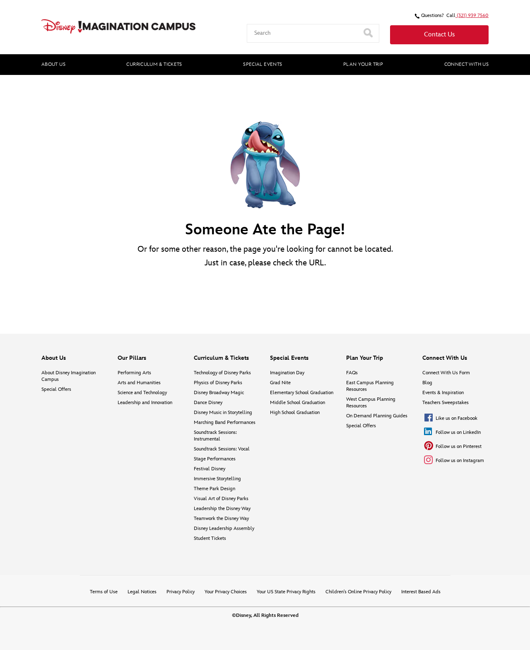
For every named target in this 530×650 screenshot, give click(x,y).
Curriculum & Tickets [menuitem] (154, 64)
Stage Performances (215, 459)
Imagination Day (287, 373)
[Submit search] (369, 33)
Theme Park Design (214, 489)
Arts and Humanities (139, 383)
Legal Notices (142, 592)
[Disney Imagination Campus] (118, 26)
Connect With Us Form (446, 373)
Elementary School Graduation (301, 393)
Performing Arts (134, 373)
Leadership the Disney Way (222, 509)
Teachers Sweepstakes (445, 403)
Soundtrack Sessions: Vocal (222, 449)
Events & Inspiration (443, 393)
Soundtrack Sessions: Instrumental (215, 435)
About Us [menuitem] (53, 64)
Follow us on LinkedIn (458, 432)
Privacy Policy (180, 592)
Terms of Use (104, 592)
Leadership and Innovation (145, 403)
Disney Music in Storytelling (223, 412)
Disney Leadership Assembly (224, 528)
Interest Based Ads (421, 592)
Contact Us (439, 35)
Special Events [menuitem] (262, 64)
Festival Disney (209, 469)
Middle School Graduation (297, 403)
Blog (427, 383)
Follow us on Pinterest (459, 446)
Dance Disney (208, 403)
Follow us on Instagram (460, 460)
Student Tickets (210, 538)
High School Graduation (295, 412)
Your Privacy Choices (226, 592)
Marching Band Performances (224, 422)
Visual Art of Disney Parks (221, 499)
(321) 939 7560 (472, 15)
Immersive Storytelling (217, 479)
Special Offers (56, 389)
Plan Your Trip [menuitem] (363, 64)
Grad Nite (280, 383)
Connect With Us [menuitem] (466, 64)
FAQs (352, 373)
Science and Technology (142, 393)
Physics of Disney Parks (218, 383)
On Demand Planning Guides (376, 416)
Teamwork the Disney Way (221, 518)
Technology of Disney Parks (222, 373)
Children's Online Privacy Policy (358, 592)
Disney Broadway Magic (219, 393)
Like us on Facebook (456, 418)
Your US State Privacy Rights (286, 592)
